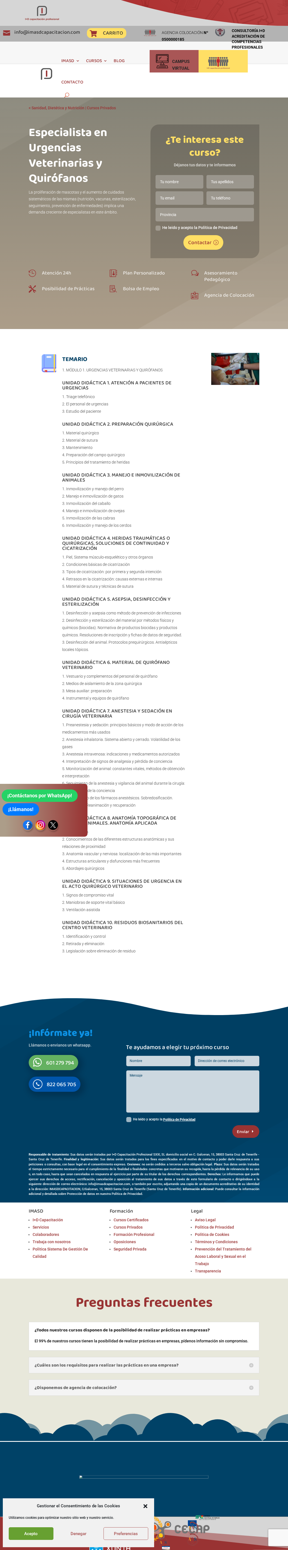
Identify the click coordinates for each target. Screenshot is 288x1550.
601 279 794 (60, 1062)
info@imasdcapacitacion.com (47, 32)
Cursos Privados (101, 108)
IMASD (67, 60)
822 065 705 (61, 1084)
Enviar (243, 1131)
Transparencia (208, 1271)
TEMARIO (74, 359)
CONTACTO (72, 82)
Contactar (200, 242)
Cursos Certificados (131, 1220)
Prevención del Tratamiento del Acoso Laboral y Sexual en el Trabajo (223, 1256)
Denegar (78, 1533)
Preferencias (126, 1533)
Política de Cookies (212, 1234)
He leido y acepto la (164, 1120)
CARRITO (113, 33)
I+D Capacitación (48, 1220)
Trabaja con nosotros (52, 1242)
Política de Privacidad (179, 1120)
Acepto (31, 1533)
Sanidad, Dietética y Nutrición (58, 108)
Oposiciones (125, 1242)
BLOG (119, 60)
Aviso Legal (205, 1220)
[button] (145, 1506)
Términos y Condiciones (216, 1242)
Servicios (41, 1227)
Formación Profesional (134, 1234)
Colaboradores (46, 1234)
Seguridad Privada (130, 1249)
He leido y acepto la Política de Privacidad (199, 227)
